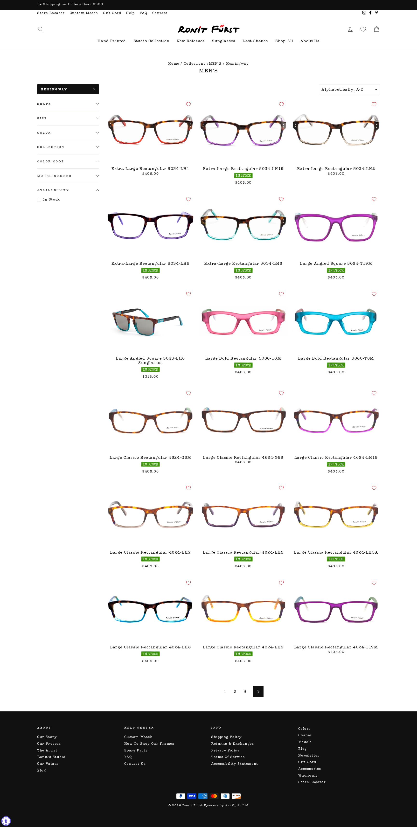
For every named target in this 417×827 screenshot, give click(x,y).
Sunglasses (223, 41)
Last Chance (255, 41)
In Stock (51, 199)
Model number (54, 176)
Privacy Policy (225, 750)
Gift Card (112, 13)
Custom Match (84, 13)
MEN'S (215, 64)
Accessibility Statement (234, 764)
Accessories (309, 769)
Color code (50, 161)
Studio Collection (151, 41)
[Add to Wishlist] (188, 104)
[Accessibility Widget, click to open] (6, 821)
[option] (208, 4)
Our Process (49, 744)
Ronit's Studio (51, 757)
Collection (51, 147)
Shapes (305, 735)
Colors (304, 729)
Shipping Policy (226, 737)
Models (305, 742)
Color (44, 132)
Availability (53, 190)
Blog (41, 770)
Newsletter (309, 755)
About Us (310, 41)
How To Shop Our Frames (149, 744)
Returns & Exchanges (232, 744)
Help (130, 13)
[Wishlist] (363, 29)
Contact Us (135, 764)
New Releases (191, 41)
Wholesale (308, 775)
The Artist (47, 750)
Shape (44, 103)
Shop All (284, 41)
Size (42, 118)
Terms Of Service (228, 757)
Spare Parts (136, 750)
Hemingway (54, 89)
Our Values (48, 764)
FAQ (143, 13)
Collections (195, 64)
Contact (160, 13)
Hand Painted (111, 41)
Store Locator (51, 13)
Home (173, 64)
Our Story (47, 737)
